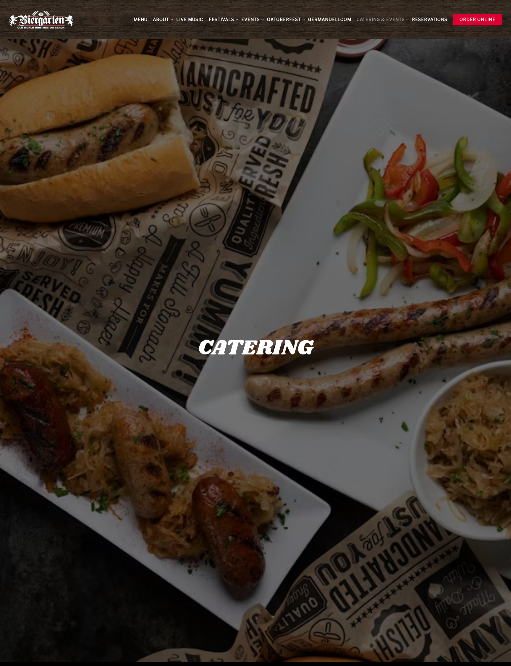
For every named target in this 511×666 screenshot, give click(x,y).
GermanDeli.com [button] (329, 19)
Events (251, 19)
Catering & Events (381, 19)
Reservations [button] (429, 19)
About (162, 19)
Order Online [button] (477, 19)
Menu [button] (141, 19)
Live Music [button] (189, 19)
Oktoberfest (285, 19)
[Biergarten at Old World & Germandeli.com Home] (41, 19)
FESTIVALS (222, 19)
